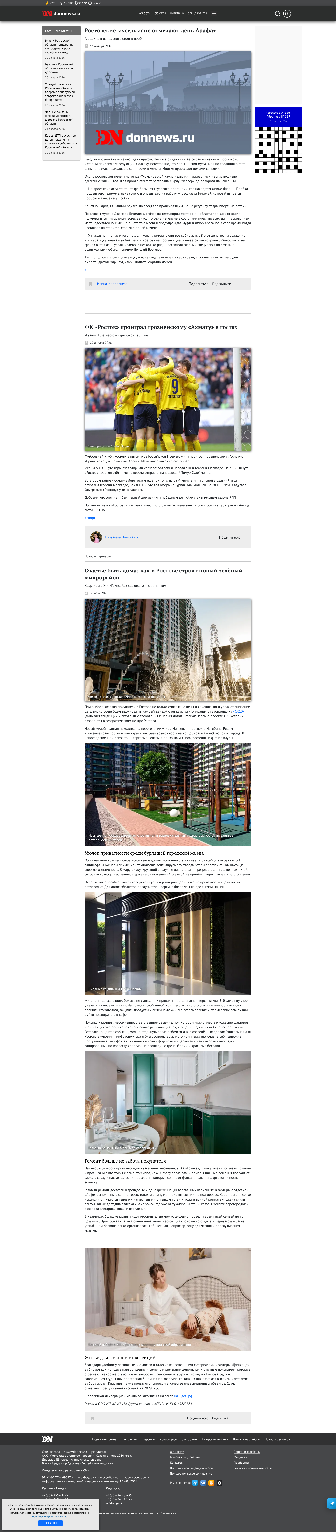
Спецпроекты (197, 13)
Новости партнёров (246, 1439)
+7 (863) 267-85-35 (119, 1495)
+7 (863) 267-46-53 (119, 1499)
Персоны (148, 1439)
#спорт (90, 517)
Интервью (177, 13)
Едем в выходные (104, 1439)
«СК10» (239, 711)
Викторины (189, 1439)
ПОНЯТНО (51, 1523)
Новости (144, 13)
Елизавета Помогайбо (122, 537)
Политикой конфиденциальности (49, 1516)
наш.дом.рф (183, 1396)
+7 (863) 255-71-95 (55, 1495)
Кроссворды (168, 1439)
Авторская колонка (215, 1439)
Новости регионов (277, 1439)
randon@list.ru (116, 1503)
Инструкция (129, 1439)
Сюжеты (160, 13)
